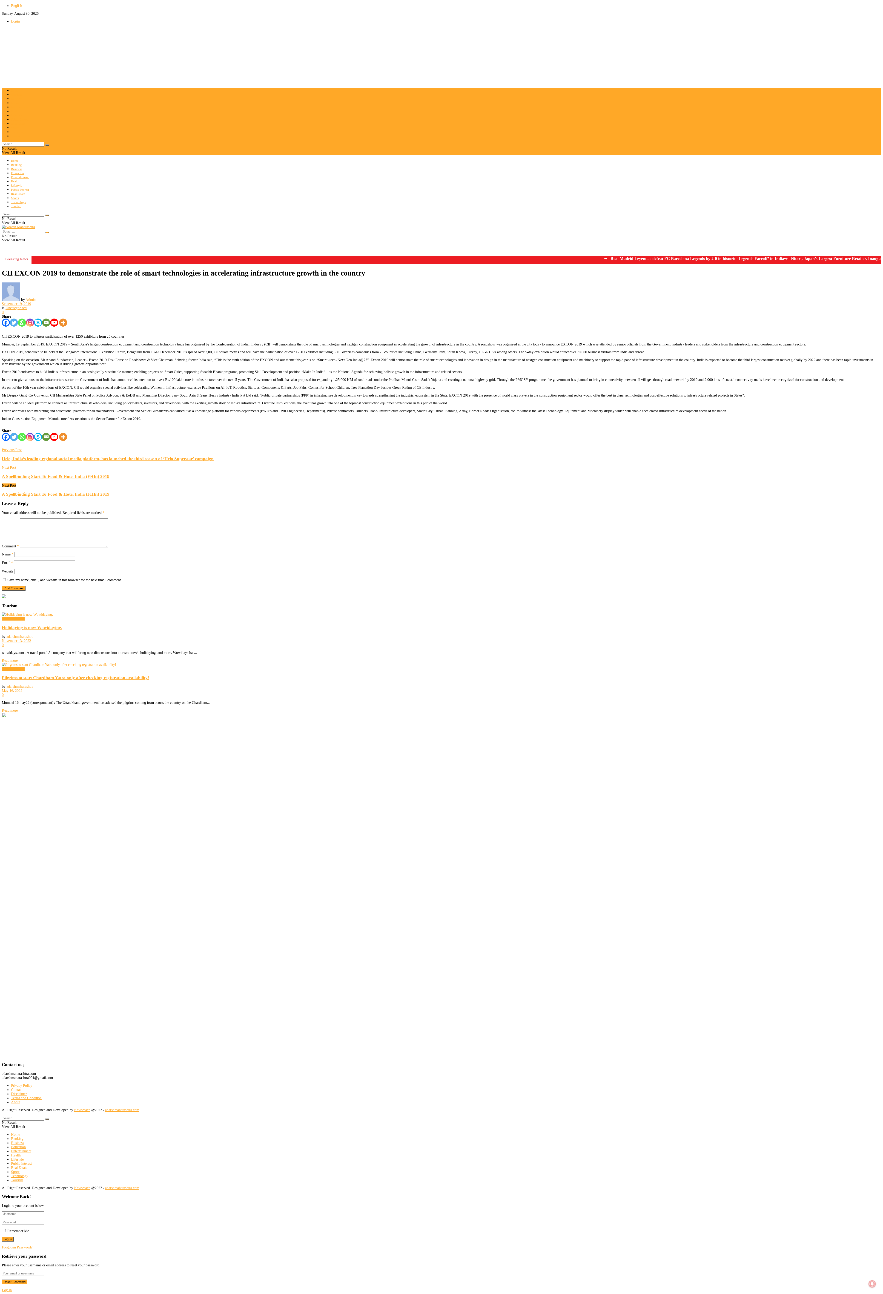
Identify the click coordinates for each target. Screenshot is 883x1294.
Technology (18, 132)
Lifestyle (16, 115)
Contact (16, 1090)
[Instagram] (30, 323)
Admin (31, 300)
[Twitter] (14, 323)
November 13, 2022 (16, 641)
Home (14, 90)
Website (7, 571)
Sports (15, 127)
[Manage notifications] (872, 1284)
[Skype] (38, 323)
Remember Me (18, 1231)
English (16, 6)
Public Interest (20, 119)
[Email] (46, 323)
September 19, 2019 (16, 304)
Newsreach (82, 1110)
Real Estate (18, 123)
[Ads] (4, 596)
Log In (7, 1290)
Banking (16, 94)
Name (7, 554)
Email (7, 563)
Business (16, 99)
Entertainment (20, 107)
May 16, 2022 (12, 691)
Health (15, 111)
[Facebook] (6, 323)
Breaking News (13, 619)
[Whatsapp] (22, 323)
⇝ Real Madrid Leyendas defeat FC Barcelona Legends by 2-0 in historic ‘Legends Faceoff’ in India (651, 258)
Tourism (16, 136)
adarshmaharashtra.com (122, 1110)
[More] (63, 323)
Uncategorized (16, 308)
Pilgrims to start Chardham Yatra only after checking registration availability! (75, 677)
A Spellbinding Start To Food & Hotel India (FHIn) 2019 (55, 494)
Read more (10, 660)
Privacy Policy (21, 1085)
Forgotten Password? (17, 1247)
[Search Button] (47, 145)
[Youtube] (54, 323)
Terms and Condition (26, 1098)
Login (15, 21)
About (15, 1102)
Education (17, 103)
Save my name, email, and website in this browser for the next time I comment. (64, 580)
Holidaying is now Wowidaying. (32, 627)
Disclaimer (19, 1094)
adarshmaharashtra (19, 636)
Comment (10, 546)
